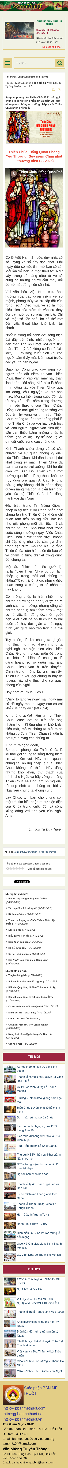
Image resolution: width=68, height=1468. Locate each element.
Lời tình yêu (14, 929)
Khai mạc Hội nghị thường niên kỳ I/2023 (38, 1324)
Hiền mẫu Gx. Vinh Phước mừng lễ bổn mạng (38, 1235)
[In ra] (54, 89)
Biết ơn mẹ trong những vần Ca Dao (27, 898)
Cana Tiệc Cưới (16, 1018)
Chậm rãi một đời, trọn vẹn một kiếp (28, 1024)
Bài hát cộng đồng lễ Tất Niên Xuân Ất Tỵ (30, 997)
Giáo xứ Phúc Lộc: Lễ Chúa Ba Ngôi (39, 1371)
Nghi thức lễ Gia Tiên (30, 1289)
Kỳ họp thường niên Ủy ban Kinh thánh (37, 1069)
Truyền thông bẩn (17, 975)
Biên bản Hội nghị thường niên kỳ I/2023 (37, 1333)
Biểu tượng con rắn (18, 935)
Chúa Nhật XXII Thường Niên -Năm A (47, 31)
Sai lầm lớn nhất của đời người (25, 981)
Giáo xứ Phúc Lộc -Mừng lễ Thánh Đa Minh (40, 1363)
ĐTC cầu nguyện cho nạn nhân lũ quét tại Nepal (37, 1166)
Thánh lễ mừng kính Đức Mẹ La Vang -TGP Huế (40, 1079)
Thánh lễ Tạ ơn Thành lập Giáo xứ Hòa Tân (38, 1186)
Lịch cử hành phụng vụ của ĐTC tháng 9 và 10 (37, 1128)
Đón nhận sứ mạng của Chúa (35, 1117)
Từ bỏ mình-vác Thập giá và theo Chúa (37, 1196)
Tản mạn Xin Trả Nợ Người (22, 908)
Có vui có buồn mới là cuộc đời (25, 1006)
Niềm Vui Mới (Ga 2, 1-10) (22, 1012)
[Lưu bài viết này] (60, 89)
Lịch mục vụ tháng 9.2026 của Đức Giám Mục (38, 1138)
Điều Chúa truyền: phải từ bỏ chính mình (38, 1110)
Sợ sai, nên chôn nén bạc (32, 1174)
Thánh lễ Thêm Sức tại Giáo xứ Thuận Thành (36, 1206)
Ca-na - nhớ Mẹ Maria (19, 954)
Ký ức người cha (17, 914)
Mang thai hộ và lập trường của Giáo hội (30, 1034)
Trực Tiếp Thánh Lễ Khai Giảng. (37, 1146)
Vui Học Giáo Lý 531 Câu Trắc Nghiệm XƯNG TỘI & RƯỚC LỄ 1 (38, 1301)
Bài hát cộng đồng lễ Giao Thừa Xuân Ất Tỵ (31, 987)
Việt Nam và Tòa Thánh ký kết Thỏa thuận (39, 1353)
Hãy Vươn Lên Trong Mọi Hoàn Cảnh (28, 959)
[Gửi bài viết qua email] (47, 89)
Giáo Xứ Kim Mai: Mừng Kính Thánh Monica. (39, 1246)
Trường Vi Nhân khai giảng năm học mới (39, 1100)
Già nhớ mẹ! (15, 1043)
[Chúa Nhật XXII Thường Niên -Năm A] (19, 30)
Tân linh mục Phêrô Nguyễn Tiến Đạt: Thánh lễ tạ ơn (40, 1343)
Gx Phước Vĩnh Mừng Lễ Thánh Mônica (36, 1089)
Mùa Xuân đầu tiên (18, 941)
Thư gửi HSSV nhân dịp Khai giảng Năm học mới (39, 1156)
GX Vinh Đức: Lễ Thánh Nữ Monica (39, 1255)
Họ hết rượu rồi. (17, 947)
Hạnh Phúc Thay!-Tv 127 (32, 1224)
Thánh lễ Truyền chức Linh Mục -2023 (40, 1312)
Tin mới (34, 1056)
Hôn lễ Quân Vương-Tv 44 (33, 1214)
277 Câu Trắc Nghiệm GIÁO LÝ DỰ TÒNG (38, 1281)
